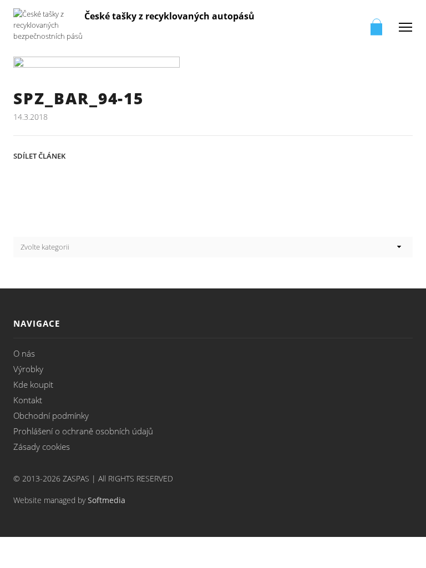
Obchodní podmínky (51, 415)
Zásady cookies (41, 446)
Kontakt (27, 399)
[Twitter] (206, 154)
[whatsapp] (376, 154)
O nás (24, 353)
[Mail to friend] (327, 154)
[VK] (254, 154)
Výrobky (28, 368)
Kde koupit (33, 384)
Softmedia (106, 500)
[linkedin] (351, 154)
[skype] (400, 154)
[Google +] (303, 154)
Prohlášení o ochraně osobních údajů (83, 431)
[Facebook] (230, 154)
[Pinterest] (279, 154)
